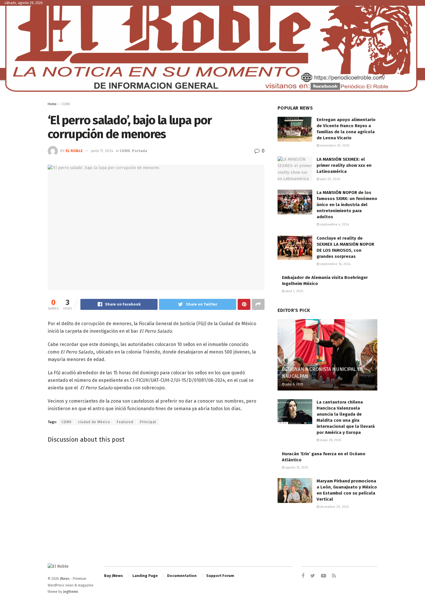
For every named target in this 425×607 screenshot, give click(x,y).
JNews (65, 579)
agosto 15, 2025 (296, 467)
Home (52, 104)
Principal (148, 422)
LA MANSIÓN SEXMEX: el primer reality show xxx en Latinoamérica (344, 165)
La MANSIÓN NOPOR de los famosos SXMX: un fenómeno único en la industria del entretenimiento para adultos (347, 204)
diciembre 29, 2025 (334, 507)
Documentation (182, 575)
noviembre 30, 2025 (334, 145)
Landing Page (145, 575)
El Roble (74, 151)
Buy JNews (113, 575)
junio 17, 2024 (102, 151)
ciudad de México (94, 422)
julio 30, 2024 (329, 179)
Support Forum (220, 575)
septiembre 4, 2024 (334, 224)
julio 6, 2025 (293, 384)
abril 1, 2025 (293, 291)
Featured (125, 422)
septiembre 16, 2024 (334, 264)
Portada (139, 151)
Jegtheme (70, 592)
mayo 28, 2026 (330, 440)
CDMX (65, 104)
